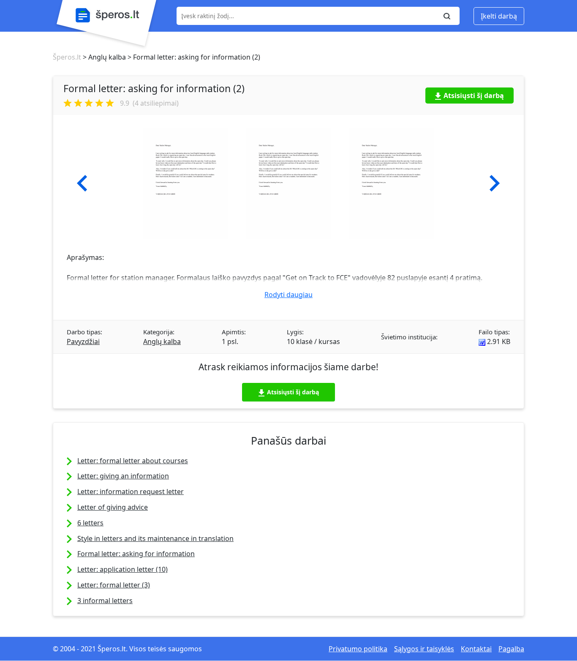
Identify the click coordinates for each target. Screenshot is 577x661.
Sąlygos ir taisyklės (424, 648)
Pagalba (511, 648)
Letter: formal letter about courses (132, 460)
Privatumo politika (358, 648)
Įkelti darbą (499, 16)
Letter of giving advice (112, 507)
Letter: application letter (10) (122, 569)
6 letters (90, 522)
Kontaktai (476, 648)
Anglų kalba (162, 341)
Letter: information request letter (130, 491)
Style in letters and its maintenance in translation (155, 538)
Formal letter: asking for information (136, 553)
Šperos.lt (67, 57)
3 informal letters (105, 600)
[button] (82, 183)
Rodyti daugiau (288, 294)
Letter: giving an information (123, 476)
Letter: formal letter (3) (113, 585)
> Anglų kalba (103, 57)
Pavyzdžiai (83, 341)
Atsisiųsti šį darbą (474, 95)
